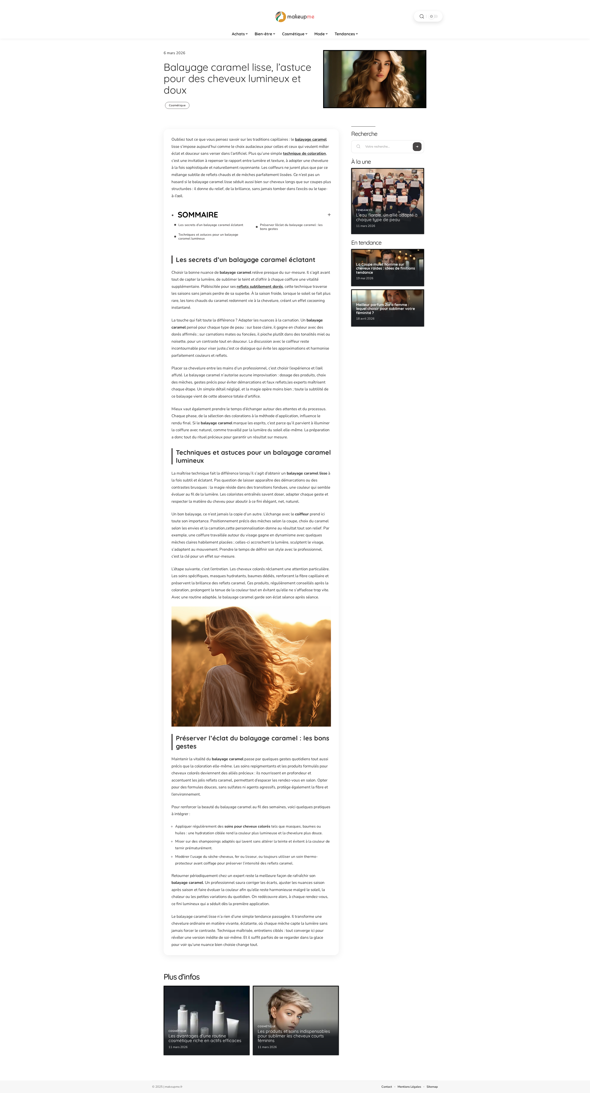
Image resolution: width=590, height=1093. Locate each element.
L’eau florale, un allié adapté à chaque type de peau (387, 217)
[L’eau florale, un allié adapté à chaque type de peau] (388, 201)
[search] (422, 16)
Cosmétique (177, 105)
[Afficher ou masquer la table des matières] (274, 214)
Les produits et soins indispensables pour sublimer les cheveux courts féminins (294, 1035)
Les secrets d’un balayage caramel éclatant (210, 225)
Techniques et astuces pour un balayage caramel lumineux (208, 236)
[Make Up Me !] (295, 16)
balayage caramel (311, 139)
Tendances (364, 210)
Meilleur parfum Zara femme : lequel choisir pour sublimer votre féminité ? (385, 308)
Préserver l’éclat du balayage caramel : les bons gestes (291, 227)
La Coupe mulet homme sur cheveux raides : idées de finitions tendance (385, 268)
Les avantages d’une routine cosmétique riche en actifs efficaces (204, 1038)
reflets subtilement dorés (260, 286)
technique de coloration (304, 153)
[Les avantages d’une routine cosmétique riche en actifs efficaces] (206, 1020)
